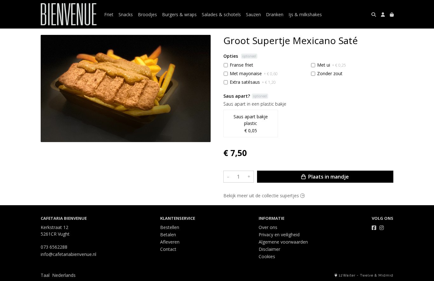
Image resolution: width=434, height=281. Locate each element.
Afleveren (170, 242)
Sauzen (253, 14)
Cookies (267, 256)
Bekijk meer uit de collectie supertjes (261, 196)
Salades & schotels (221, 14)
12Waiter (347, 275)
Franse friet (241, 65)
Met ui (331, 65)
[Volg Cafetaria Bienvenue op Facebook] (374, 227)
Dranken (274, 14)
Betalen (168, 235)
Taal (45, 275)
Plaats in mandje (328, 176)
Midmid (385, 275)
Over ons (268, 227)
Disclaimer (269, 249)
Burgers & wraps (179, 14)
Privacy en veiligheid (279, 235)
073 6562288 (54, 247)
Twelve (366, 275)
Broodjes (147, 14)
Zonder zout (329, 73)
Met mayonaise (254, 73)
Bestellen (169, 227)
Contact (168, 249)
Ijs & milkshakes (305, 14)
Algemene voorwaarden (283, 242)
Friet (108, 14)
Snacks (126, 14)
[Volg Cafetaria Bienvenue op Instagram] (381, 227)
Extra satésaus (253, 82)
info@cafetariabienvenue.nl (68, 254)
